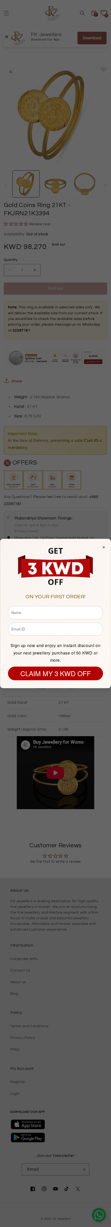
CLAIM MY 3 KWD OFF (55, 673)
